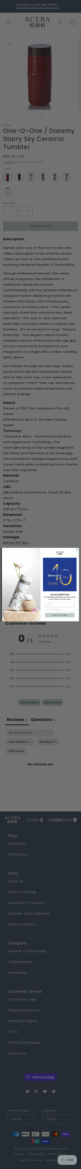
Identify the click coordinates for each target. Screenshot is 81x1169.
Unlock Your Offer (60, 615)
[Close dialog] (77, 550)
